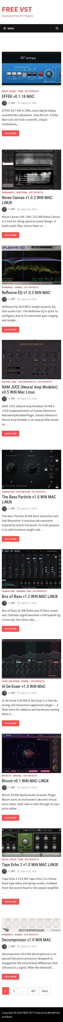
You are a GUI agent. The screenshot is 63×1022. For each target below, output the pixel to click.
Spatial (17, 775)
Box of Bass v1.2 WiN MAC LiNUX (30, 596)
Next (45, 991)
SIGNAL (18, 287)
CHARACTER (8, 491)
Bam (9, 1016)
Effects (6, 775)
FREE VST (17, 9)
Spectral (21, 192)
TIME (20, 91)
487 (33, 991)
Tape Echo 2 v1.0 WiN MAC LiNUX (30, 864)
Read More (10, 133)
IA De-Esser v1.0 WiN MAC (23, 686)
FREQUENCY (8, 192)
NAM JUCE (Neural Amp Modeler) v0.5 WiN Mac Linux (30, 389)
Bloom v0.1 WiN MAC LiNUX (25, 780)
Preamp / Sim (23, 591)
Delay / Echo (9, 91)
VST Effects (32, 91)
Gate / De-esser (10, 681)
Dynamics (7, 287)
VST (13, 102)
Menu (11, 28)
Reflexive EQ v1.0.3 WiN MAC (26, 292)
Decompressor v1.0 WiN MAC (26, 939)
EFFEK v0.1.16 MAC (18, 96)
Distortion (23, 491)
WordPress (54, 1012)
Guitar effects (27, 381)
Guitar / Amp (9, 381)
